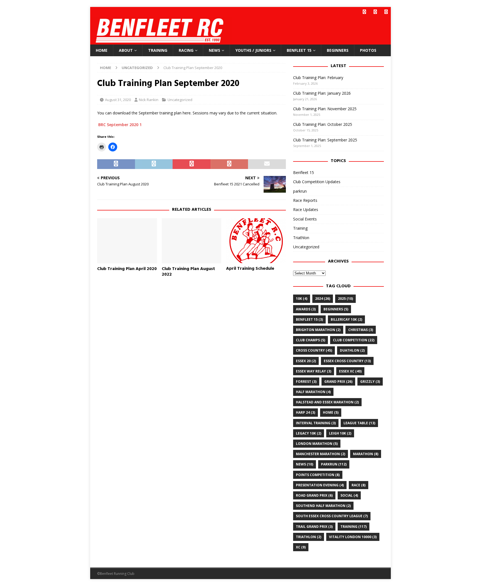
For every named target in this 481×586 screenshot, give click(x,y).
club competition (353, 340)
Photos (368, 50)
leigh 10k (340, 433)
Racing (186, 50)
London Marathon (317, 443)
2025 (345, 298)
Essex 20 (306, 361)
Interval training (316, 423)
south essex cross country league (332, 516)
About (126, 50)
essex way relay (313, 371)
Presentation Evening (320, 485)
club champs (310, 340)
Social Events (305, 219)
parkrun (300, 191)
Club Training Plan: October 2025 (322, 124)
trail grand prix (314, 526)
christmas (360, 329)
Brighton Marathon (318, 329)
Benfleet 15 (299, 50)
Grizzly (370, 381)
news (304, 464)
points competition (318, 474)
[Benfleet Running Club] (161, 41)
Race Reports (305, 200)
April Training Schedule (250, 268)
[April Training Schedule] (256, 240)
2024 (322, 298)
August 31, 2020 (118, 99)
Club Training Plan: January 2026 (322, 93)
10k (301, 298)
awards (306, 309)
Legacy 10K (308, 433)
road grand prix (314, 495)
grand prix (338, 381)
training (353, 526)
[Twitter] (375, 12)
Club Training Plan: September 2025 (325, 140)
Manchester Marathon (320, 454)
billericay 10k (346, 319)
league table (359, 423)
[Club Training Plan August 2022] (192, 240)
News (214, 50)
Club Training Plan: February (318, 77)
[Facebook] (364, 12)
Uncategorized (180, 99)
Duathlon (352, 350)
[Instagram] (386, 12)
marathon (365, 454)
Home (101, 50)
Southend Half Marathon (323, 505)
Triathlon (301, 237)
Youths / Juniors (253, 50)
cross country (314, 350)
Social (349, 495)
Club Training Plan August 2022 (188, 271)
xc (301, 547)
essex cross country (347, 361)
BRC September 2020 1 (120, 124)
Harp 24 (305, 412)
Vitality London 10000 (353, 536)
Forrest (306, 381)
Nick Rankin (148, 99)
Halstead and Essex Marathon (327, 402)
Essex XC (350, 371)
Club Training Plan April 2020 (127, 269)
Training (157, 50)
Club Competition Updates (316, 181)
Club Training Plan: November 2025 (325, 108)
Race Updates (305, 209)
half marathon (313, 391)
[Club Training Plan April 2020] (127, 240)
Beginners (338, 50)
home (330, 412)
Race (358, 485)
